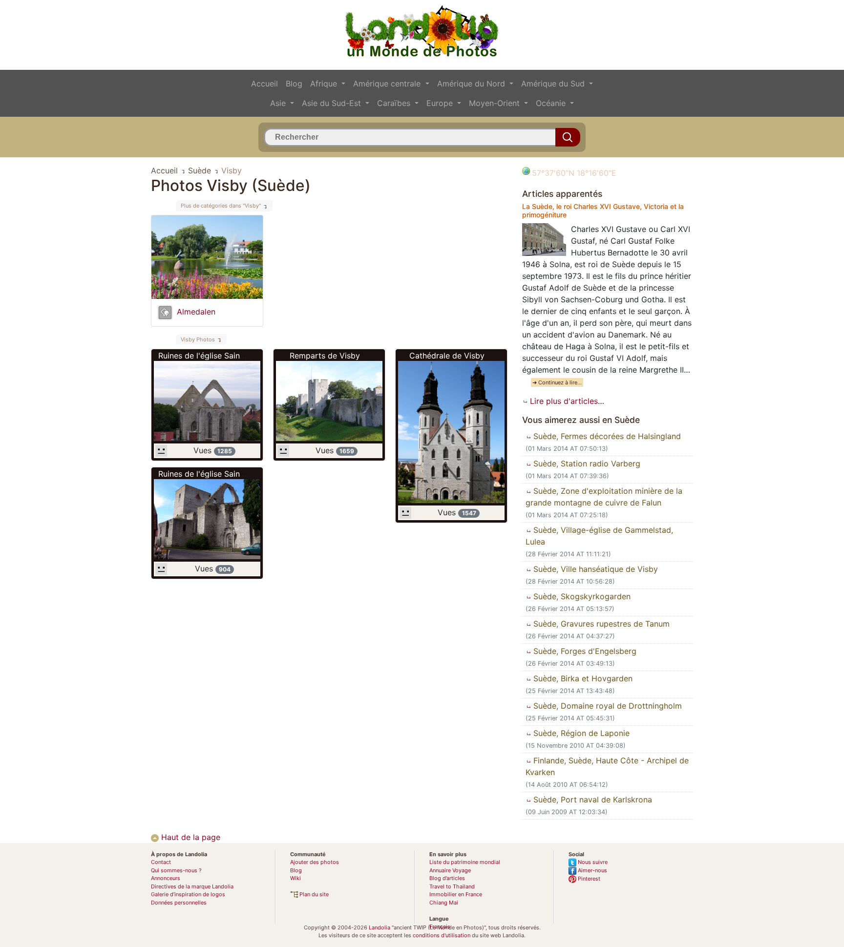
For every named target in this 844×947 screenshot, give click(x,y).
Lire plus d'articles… (566, 401)
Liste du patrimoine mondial (464, 862)
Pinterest (588, 878)
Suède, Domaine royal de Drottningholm (606, 706)
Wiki (295, 878)
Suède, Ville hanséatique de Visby (594, 569)
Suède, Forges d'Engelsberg (583, 651)
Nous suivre (592, 862)
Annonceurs (165, 878)
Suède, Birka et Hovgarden (582, 678)
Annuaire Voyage (450, 870)
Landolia (379, 927)
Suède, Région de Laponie (580, 733)
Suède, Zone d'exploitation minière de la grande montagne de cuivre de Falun (604, 496)
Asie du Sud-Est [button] (332, 103)
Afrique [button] (324, 83)
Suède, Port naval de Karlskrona (591, 799)
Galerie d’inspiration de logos (188, 894)
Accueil (264, 83)
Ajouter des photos (314, 862)
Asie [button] (279, 103)
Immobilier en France (455, 894)
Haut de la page (189, 837)
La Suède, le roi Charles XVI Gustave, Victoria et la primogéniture (603, 210)
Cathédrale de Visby (447, 355)
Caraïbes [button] (395, 103)
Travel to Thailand (452, 886)
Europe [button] (440, 103)
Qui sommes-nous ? (176, 870)
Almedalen (196, 311)
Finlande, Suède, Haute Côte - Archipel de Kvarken (607, 766)
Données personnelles (179, 902)
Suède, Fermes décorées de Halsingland (606, 436)
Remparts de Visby (325, 355)
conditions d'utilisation (441, 935)
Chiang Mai (443, 902)
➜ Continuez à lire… (557, 382)
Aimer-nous (591, 870)
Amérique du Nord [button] (472, 83)
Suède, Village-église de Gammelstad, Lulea (599, 536)
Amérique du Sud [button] (554, 83)
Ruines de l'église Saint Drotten (216, 474)
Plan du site (313, 894)
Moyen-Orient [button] (495, 103)
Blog (294, 83)
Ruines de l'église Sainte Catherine (221, 355)
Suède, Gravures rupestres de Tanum (600, 624)
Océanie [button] (552, 103)
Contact (161, 862)
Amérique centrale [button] (388, 83)
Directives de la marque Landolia (192, 886)
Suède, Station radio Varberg (585, 463)
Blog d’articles (447, 878)
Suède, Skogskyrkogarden (581, 596)
